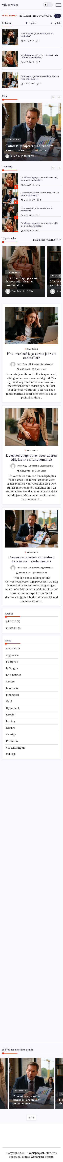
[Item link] (23, 271)
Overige (11, 734)
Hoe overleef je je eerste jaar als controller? (37, 34)
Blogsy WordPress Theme (38, 1156)
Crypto (10, 681)
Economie (12, 688)
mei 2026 (11, 628)
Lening (10, 721)
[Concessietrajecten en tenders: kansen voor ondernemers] (31, 132)
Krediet (10, 714)
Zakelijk (11, 754)
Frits (18, 156)
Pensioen (12, 741)
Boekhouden (14, 674)
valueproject (10, 5)
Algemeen (12, 655)
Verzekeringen (15, 747)
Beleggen (12, 668)
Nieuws (10, 727)
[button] (48, 4)
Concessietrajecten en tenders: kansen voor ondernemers (40, 77)
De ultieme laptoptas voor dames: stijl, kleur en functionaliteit (39, 56)
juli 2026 (11, 621)
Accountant (13, 648)
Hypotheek (13, 708)
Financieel (12, 694)
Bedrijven (12, 661)
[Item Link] (10, 37)
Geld (9, 701)
